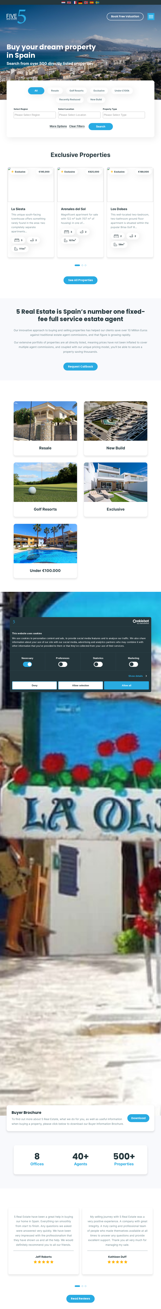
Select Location (66, 109)
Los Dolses (119, 209)
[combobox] (35, 115)
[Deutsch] (80, 2)
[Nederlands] (63, 2)
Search (100, 126)
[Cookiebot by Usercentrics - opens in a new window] (135, 621)
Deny (34, 685)
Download (138, 1118)
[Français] (75, 2)
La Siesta (18, 209)
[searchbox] (35, 115)
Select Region (21, 109)
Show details (135, 675)
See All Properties (80, 280)
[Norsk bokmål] (86, 2)
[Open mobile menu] (150, 16)
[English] (69, 2)
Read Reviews (80, 1298)
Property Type (110, 109)
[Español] (92, 2)
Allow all (126, 685)
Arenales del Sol (73, 209)
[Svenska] (97, 2)
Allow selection (80, 685)
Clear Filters (77, 126)
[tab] (77, 265)
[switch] (62, 664)
